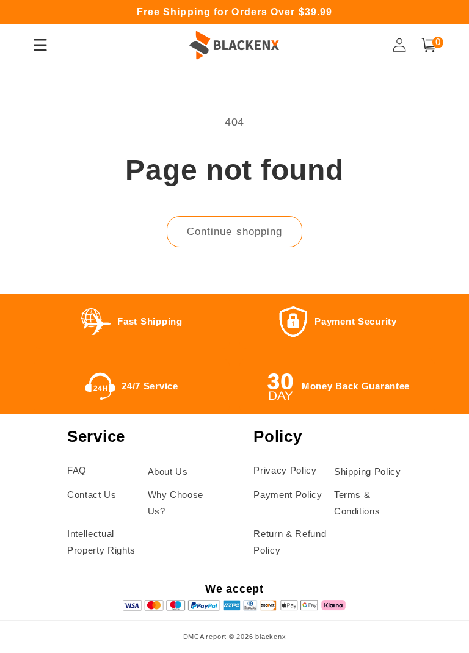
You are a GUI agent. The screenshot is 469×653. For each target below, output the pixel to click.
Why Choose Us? (176, 502)
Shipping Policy (367, 471)
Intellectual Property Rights (101, 542)
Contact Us (92, 494)
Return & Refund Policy (289, 542)
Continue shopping (235, 231)
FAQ (77, 470)
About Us (168, 471)
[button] (428, 45)
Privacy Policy (284, 470)
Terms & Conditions (357, 502)
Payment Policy (287, 494)
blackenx (270, 636)
